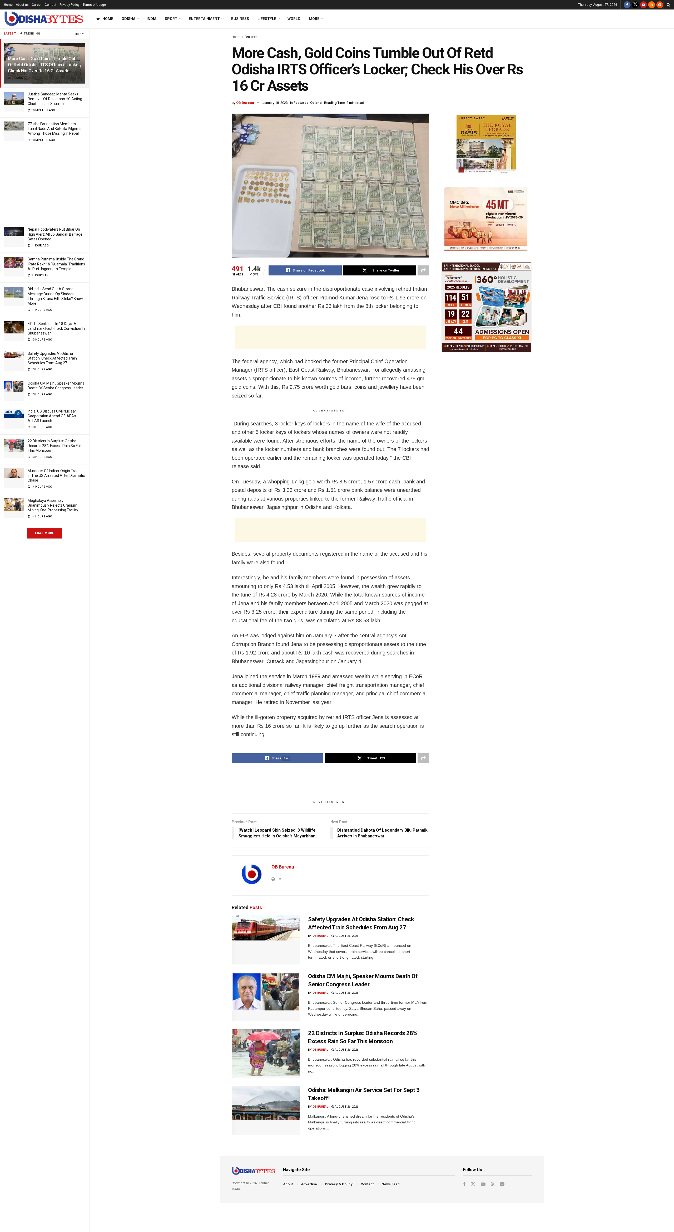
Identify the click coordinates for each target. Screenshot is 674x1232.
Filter (77, 34)
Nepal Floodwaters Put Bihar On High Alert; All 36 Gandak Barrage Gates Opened (55, 234)
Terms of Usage (94, 5)
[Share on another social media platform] (423, 270)
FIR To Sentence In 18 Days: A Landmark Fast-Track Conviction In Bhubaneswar (56, 328)
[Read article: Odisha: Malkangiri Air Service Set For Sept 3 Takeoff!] (266, 1110)
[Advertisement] (44, 184)
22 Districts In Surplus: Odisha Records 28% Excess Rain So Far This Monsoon (54, 446)
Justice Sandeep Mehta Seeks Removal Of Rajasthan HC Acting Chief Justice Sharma (55, 99)
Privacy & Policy (339, 1184)
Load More (44, 533)
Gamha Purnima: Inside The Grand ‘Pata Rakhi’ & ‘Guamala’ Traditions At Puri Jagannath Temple (56, 264)
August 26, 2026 (346, 936)
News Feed (390, 1184)
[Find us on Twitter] (635, 4)
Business (240, 19)
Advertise (309, 1184)
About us (22, 5)
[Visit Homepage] (43, 18)
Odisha (128, 19)
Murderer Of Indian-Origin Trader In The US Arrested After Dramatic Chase (56, 475)
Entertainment (204, 19)
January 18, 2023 (275, 103)
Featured (251, 37)
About (288, 1184)
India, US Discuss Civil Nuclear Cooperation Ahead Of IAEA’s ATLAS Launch (52, 416)
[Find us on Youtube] (643, 4)
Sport (171, 19)
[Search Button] (668, 4)
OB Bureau (245, 103)
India (151, 19)
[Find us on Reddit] (659, 4)
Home (8, 5)
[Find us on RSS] (651, 4)
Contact (50, 5)
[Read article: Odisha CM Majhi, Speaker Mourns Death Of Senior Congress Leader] (266, 996)
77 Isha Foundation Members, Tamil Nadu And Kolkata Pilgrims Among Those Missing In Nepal (54, 128)
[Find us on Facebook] (627, 4)
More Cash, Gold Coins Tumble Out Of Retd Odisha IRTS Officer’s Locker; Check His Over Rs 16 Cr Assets (44, 64)
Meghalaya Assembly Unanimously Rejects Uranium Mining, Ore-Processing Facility (53, 505)
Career (37, 5)
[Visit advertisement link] (486, 145)
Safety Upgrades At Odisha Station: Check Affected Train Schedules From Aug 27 (52, 358)
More (314, 19)
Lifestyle (266, 19)
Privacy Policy (70, 5)
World (294, 19)
